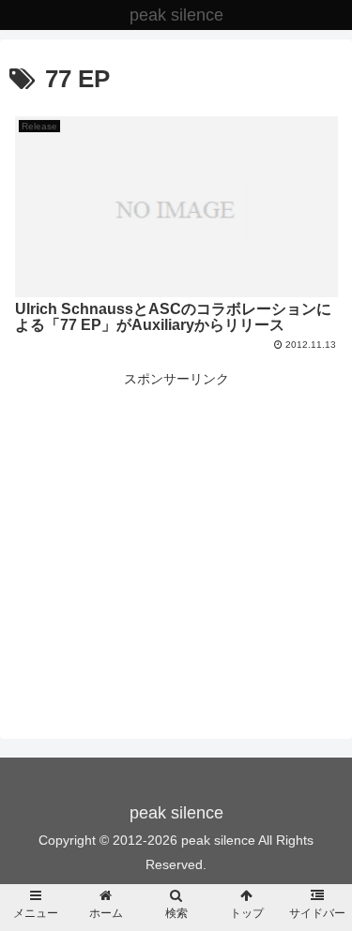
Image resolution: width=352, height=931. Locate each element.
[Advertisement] (176, 522)
